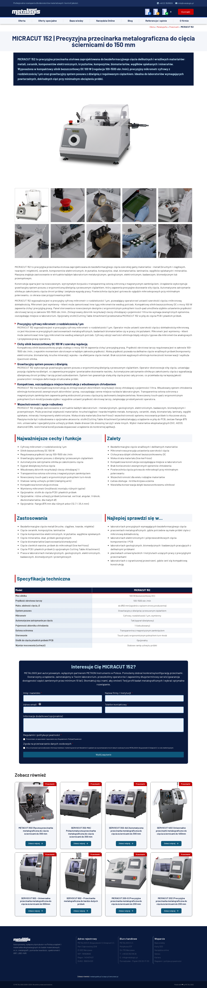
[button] (32, 205)
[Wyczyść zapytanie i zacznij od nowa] (148, 11)
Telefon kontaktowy (116, 704)
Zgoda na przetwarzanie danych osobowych (48, 743)
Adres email (30, 704)
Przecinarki (174, 27)
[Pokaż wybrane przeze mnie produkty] (156, 11)
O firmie (184, 20)
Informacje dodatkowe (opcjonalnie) (43, 716)
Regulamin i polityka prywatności (42, 735)
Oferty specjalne (49, 20)
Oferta (21, 20)
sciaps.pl (105, 976)
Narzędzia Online (108, 20)
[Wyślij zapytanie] (165, 11)
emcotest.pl (114, 976)
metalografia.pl (95, 976)
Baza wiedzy (77, 20)
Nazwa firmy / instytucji (119, 693)
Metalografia (162, 27)
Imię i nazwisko (32, 693)
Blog (132, 20)
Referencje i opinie (157, 20)
